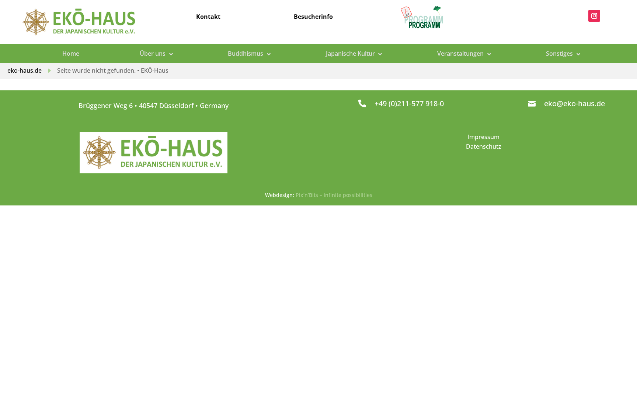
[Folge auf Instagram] (594, 16)
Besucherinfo (313, 17)
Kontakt (208, 17)
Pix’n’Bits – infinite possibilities (334, 194)
